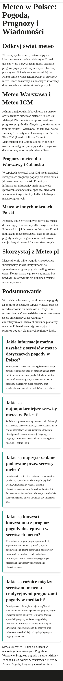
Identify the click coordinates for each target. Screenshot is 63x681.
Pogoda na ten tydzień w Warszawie (23, 659)
